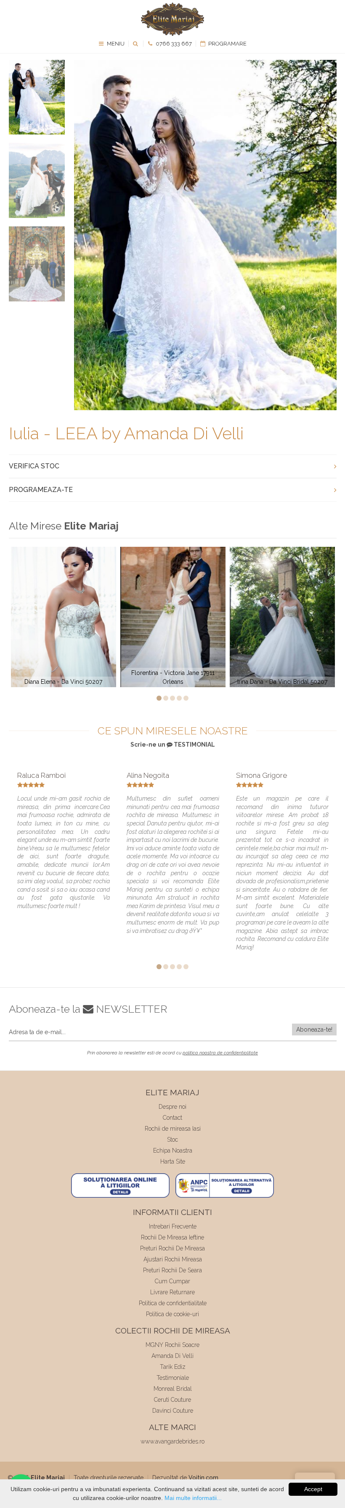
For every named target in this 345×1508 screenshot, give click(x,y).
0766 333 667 (173, 43)
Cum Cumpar (172, 1281)
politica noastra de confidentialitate (220, 1053)
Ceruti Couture (172, 1399)
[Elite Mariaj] (172, 19)
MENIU (115, 43)
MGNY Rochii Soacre (172, 1344)
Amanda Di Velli (172, 1355)
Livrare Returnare (172, 1292)
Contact (172, 1117)
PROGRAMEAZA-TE (41, 490)
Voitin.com (203, 1477)
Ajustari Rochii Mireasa (172, 1259)
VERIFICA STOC (34, 466)
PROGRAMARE (227, 43)
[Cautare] (136, 43)
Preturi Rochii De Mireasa (172, 1248)
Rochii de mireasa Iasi (173, 1128)
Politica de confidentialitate (173, 1303)
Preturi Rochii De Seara (172, 1270)
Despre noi (172, 1106)
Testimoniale (173, 1377)
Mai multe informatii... (193, 1498)
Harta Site (172, 1161)
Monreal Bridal (173, 1388)
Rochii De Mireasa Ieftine (172, 1237)
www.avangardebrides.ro (172, 1441)
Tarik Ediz (173, 1366)
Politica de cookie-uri (172, 1314)
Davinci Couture (172, 1410)
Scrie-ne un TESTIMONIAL (172, 744)
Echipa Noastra (172, 1150)
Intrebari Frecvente (172, 1226)
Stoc (172, 1139)
